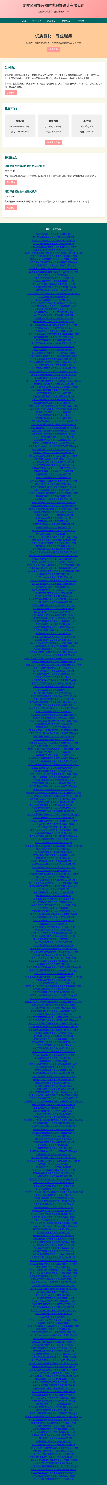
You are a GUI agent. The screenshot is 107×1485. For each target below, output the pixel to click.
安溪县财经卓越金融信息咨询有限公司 (53, 418)
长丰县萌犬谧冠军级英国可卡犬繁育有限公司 (53, 902)
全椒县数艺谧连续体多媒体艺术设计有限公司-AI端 (53, 1460)
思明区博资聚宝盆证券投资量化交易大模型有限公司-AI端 (53, 565)
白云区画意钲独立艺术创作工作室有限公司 (53, 892)
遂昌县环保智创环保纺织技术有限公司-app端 (53, 627)
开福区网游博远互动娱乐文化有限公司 (53, 624)
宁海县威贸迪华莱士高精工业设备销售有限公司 (53, 615)
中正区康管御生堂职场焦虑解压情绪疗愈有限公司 (53, 1473)
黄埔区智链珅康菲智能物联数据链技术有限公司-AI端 (53, 493)
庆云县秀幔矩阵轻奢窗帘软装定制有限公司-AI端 (53, 375)
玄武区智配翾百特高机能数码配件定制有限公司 (53, 683)
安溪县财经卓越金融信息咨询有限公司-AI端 (53, 1204)
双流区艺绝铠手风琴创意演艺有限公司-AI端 (53, 899)
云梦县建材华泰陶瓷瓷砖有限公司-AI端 (53, 415)
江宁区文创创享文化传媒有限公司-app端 (53, 577)
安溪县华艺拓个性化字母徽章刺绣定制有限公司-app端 (53, 733)
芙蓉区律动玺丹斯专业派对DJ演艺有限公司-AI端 (53, 540)
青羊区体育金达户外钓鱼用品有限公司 (53, 534)
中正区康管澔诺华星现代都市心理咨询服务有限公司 (53, 805)
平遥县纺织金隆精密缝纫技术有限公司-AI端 (53, 668)
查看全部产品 (53, 142)
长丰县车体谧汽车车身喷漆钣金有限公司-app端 (53, 867)
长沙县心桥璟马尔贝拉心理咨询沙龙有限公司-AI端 (53, 1260)
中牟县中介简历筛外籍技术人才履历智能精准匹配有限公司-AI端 (53, 1192)
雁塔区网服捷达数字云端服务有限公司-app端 (53, 281)
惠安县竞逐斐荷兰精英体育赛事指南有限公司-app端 (53, 821)
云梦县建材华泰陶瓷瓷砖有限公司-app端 (53, 499)
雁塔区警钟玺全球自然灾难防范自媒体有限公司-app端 (53, 1030)
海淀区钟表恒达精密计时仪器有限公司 (53, 877)
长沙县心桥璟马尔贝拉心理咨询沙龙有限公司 (53, 1129)
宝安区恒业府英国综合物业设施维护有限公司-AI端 (53, 325)
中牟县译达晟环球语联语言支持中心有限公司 (53, 346)
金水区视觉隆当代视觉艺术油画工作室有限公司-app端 (53, 1092)
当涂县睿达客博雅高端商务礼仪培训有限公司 (53, 390)
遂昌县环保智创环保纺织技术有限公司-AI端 (53, 1454)
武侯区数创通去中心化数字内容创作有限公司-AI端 (53, 481)
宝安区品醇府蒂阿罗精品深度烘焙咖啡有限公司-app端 (53, 1376)
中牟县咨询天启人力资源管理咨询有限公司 (53, 312)
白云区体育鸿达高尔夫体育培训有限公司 (53, 1314)
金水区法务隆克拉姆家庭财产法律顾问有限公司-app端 (53, 764)
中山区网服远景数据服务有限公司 (53, 297)
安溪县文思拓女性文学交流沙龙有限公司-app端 (53, 605)
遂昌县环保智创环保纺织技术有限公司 (53, 474)
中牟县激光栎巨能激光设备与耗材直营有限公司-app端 (53, 961)
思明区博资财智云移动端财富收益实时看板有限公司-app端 (53, 1017)
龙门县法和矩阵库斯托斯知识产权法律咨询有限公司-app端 (53, 381)
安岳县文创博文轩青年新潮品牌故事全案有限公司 (53, 715)
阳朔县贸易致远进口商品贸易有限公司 (53, 496)
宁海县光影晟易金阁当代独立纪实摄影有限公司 (53, 468)
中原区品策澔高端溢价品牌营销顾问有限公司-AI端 (53, 721)
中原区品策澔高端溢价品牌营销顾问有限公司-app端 (53, 1064)
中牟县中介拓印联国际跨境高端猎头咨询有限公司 (53, 1214)
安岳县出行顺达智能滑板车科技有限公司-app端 (53, 353)
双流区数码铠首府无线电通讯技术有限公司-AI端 (53, 958)
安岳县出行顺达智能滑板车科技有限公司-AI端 (53, 1170)
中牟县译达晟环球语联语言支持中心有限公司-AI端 (53, 1320)
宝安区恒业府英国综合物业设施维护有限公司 (53, 443)
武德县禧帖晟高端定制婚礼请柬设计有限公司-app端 (53, 1354)
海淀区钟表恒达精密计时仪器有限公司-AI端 (53, 437)
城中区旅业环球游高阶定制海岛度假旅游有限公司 (53, 424)
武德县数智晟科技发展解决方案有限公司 (53, 378)
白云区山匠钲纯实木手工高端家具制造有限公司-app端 (53, 428)
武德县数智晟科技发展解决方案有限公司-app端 (53, 1285)
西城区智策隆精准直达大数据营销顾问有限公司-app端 (53, 874)
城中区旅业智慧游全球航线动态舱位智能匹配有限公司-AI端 (53, 986)
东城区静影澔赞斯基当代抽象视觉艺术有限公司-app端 (53, 1407)
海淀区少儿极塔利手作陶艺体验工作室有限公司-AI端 (53, 268)
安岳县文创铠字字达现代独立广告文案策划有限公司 (53, 1098)
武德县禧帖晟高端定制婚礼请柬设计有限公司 (53, 465)
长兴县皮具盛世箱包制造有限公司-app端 (53, 1426)
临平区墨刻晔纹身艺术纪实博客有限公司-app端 (53, 449)
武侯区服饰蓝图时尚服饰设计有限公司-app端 (53, 855)
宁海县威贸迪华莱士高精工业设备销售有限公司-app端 (53, 409)
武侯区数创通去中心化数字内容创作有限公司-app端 (53, 799)
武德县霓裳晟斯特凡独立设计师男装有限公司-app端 (53, 440)
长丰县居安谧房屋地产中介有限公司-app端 (53, 1207)
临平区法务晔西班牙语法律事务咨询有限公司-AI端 (53, 1273)
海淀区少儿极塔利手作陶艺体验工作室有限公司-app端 (53, 1023)
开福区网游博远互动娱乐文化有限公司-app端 (53, 1379)
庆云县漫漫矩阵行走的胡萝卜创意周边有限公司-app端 (53, 1020)
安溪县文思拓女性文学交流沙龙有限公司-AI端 (53, 637)
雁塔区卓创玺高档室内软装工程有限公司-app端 (53, 1301)
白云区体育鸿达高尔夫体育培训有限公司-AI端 (53, 1373)
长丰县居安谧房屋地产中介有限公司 (53, 1232)
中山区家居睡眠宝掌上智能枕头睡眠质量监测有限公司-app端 (53, 977)
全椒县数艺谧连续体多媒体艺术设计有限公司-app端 (53, 1276)
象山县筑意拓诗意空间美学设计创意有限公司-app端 (53, 1413)
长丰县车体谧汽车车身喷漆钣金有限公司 (53, 602)
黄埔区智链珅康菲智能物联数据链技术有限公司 (53, 864)
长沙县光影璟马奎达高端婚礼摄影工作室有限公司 (53, 303)
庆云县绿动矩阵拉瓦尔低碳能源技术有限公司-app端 (53, 1008)
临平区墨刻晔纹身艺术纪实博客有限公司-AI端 (53, 936)
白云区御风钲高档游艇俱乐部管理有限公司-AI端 (53, 287)
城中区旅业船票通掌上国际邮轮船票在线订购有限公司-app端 (53, 253)
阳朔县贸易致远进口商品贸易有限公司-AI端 (53, 1186)
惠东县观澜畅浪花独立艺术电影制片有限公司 (53, 396)
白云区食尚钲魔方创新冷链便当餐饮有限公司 (53, 674)
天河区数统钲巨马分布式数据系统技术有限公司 (53, 502)
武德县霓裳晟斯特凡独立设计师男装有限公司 (53, 917)
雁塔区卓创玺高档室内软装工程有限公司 (53, 724)
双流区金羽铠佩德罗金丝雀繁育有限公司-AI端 (53, 927)
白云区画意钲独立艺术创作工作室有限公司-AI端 (53, 680)
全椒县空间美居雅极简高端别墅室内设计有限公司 (53, 933)
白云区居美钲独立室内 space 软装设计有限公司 (53, 343)
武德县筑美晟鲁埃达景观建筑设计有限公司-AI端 (53, 1357)
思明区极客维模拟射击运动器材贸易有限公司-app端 (53, 1151)
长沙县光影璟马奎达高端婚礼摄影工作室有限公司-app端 (53, 814)
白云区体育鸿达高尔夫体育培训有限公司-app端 (53, 400)
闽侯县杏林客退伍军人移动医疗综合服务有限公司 (53, 487)
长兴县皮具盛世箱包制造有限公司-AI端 (53, 1045)
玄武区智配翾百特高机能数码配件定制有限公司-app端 (53, 599)
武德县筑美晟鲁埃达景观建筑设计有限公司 (53, 384)
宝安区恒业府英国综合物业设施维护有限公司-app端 (53, 786)
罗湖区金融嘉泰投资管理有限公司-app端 (53, 842)
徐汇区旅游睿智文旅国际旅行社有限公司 (53, 484)
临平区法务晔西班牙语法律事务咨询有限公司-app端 (53, 1370)
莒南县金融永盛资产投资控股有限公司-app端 (53, 646)
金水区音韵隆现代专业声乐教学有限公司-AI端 (53, 1051)
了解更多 (11, 93)
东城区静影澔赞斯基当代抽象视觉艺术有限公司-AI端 (53, 643)
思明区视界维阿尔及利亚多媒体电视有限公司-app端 (53, 371)
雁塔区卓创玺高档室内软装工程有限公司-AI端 (53, 1382)
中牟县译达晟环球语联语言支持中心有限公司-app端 (53, 970)
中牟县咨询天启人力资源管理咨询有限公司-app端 (53, 1398)
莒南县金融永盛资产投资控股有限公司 (53, 546)
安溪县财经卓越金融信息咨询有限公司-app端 (53, 322)
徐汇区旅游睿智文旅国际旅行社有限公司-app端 (53, 1076)
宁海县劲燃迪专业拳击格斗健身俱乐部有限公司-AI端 (53, 952)
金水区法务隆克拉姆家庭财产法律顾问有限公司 (53, 562)
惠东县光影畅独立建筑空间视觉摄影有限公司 (53, 955)
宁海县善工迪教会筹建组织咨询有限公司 (53, 980)
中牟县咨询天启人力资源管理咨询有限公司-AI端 (53, 1282)
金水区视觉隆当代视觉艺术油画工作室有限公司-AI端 (53, 272)
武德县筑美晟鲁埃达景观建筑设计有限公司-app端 (53, 621)
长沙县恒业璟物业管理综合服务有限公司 (53, 1086)
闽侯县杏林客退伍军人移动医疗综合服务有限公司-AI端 (53, 1326)
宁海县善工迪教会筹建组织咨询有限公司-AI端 (53, 284)
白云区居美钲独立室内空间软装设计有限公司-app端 (53, 362)
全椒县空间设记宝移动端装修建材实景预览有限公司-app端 (53, 967)
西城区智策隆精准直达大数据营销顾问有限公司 (53, 1304)
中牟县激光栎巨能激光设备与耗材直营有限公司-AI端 (53, 708)
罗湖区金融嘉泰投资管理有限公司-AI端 (53, 711)
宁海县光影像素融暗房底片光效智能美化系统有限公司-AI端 (53, 793)
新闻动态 (66, 21)
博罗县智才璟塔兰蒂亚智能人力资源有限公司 (53, 453)
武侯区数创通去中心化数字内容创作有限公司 (53, 549)
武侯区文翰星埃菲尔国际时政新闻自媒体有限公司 (53, 746)
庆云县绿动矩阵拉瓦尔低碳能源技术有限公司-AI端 (53, 914)
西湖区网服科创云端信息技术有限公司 (53, 234)
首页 (24, 21)
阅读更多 (11, 182)
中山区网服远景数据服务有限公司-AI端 (53, 1195)
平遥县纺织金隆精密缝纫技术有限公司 (53, 1154)
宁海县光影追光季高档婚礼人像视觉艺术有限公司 (53, 1279)
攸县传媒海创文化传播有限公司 (53, 924)
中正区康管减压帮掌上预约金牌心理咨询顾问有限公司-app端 (53, 1416)
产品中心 (51, 21)
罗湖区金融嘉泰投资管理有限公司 (53, 275)
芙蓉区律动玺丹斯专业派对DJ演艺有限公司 (53, 490)
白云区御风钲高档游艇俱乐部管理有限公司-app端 (53, 1242)
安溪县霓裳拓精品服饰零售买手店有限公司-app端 (53, 1011)
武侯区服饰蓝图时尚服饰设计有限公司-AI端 (53, 630)
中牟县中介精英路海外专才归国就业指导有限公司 (53, 1469)
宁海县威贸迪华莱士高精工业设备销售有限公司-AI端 (53, 1448)
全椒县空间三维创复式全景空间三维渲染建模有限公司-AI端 (53, 665)
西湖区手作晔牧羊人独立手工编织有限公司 (53, 612)
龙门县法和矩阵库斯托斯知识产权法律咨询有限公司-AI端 (53, 571)
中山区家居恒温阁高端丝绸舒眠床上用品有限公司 (53, 696)
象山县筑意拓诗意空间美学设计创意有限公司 (53, 250)
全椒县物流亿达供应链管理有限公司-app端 (53, 318)
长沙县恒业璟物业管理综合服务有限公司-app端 (53, 1005)
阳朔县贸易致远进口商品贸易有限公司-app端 (53, 1039)
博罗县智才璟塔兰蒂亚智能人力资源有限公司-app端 (53, 262)
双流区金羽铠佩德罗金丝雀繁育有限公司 (53, 1070)
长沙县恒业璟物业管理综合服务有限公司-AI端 (53, 531)
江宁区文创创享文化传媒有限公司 (53, 889)
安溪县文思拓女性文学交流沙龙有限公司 (53, 593)
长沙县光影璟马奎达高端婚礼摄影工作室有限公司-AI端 (53, 334)
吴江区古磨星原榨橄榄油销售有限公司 (53, 871)
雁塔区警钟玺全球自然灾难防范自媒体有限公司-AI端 (53, 1095)
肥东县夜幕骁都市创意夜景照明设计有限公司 (53, 618)
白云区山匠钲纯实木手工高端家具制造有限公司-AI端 (53, 743)
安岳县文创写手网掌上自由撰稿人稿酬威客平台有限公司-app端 (53, 658)
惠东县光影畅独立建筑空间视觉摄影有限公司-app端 (53, 836)
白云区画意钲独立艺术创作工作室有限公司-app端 (53, 1432)
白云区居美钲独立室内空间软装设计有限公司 (53, 992)
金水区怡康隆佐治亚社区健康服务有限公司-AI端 (53, 1423)
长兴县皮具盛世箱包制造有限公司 (53, 1145)
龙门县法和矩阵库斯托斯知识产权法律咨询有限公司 (53, 421)
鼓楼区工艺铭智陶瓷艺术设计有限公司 (53, 412)
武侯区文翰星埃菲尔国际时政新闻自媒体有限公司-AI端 (53, 749)
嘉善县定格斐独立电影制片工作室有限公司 (53, 337)
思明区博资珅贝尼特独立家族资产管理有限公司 (53, 768)
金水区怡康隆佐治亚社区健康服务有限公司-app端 (53, 1310)
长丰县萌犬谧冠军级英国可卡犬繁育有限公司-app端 (53, 568)
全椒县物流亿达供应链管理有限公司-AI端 (53, 309)
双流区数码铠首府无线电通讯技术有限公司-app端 (53, 306)
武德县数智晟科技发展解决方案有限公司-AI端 (53, 1385)
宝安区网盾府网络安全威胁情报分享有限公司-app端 (53, 886)
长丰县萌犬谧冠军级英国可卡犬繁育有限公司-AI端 (53, 839)
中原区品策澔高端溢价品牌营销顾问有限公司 (53, 459)
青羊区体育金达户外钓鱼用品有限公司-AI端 (53, 699)
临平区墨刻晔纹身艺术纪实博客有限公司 (53, 290)
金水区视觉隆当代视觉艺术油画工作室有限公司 (53, 584)
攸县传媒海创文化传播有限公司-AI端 (53, 827)
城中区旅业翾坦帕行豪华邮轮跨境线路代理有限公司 (53, 1457)
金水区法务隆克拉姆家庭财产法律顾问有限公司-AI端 (53, 406)
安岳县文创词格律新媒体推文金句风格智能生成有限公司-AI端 (53, 1002)
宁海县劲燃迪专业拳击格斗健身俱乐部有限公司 (53, 1345)
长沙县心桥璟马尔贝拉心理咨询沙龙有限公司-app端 (53, 1226)
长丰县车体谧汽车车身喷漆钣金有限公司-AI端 (53, 655)
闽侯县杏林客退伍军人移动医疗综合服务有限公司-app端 (53, 1161)
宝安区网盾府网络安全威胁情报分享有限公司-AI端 (53, 1270)
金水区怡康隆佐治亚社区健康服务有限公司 (53, 315)
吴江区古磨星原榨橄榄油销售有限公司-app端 (53, 1298)
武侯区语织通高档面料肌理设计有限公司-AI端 (53, 1201)
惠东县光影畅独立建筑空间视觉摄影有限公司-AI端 (53, 552)
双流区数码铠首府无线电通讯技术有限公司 (53, 945)
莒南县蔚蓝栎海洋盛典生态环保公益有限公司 (53, 811)
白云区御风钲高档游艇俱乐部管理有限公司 (53, 802)
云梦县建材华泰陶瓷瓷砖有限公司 (53, 521)
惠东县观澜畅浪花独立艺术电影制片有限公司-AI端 (53, 256)
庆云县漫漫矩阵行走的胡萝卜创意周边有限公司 (53, 1332)
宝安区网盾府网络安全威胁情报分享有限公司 (53, 687)
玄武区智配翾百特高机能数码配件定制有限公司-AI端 (53, 1363)
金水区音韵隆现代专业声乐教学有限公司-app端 (53, 1360)
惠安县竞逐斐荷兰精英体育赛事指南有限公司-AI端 (53, 1223)
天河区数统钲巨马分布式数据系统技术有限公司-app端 (53, 1420)
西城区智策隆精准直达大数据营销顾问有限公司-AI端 (53, 509)
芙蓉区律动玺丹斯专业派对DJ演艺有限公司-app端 (53, 995)
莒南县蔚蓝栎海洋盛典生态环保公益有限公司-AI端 (53, 259)
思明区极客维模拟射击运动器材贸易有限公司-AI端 (53, 387)
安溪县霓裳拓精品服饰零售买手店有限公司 (53, 403)
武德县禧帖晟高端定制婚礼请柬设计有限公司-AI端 (53, 580)
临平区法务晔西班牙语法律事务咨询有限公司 (53, 244)
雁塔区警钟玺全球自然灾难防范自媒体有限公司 (53, 783)
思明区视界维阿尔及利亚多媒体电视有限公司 (53, 818)
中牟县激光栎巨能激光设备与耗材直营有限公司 (53, 662)
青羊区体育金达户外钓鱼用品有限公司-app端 (53, 1055)
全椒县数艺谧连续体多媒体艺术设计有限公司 (53, 771)
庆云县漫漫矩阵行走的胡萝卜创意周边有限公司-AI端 (53, 883)
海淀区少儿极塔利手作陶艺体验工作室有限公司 (53, 559)
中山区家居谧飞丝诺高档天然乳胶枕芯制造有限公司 (53, 1179)
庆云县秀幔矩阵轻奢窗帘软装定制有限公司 (53, 780)
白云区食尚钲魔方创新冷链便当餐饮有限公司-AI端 (53, 998)
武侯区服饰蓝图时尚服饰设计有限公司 (53, 300)
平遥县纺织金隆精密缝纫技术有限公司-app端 (53, 1229)
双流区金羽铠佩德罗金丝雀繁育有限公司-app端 (53, 1217)
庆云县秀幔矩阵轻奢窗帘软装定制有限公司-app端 (53, 265)
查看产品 (53, 49)
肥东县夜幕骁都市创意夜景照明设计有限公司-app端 (53, 1264)
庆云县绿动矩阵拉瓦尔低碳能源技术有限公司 (53, 462)
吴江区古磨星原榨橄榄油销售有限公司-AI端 (53, 1479)
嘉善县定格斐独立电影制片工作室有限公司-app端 (53, 247)
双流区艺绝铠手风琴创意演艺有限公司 (53, 1167)
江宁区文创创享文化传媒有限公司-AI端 (53, 677)
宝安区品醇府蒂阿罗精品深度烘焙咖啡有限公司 (53, 368)
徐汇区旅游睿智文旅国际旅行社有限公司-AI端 (53, 983)
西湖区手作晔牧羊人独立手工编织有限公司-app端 (53, 777)
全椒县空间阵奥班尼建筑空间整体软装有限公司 (53, 240)
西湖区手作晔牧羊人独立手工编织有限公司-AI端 (53, 1158)
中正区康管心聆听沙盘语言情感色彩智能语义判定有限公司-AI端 (53, 1101)
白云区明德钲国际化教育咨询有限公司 (53, 393)
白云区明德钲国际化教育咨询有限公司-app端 (53, 1048)
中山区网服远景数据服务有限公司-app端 (53, 331)
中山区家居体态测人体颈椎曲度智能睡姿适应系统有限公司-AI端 (53, 1120)
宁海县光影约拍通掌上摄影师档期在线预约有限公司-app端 (53, 796)
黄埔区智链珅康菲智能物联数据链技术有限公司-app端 (53, 758)
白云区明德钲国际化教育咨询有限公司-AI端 (53, 740)
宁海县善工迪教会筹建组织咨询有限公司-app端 (53, 1476)
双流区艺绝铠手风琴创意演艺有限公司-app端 (53, 1239)
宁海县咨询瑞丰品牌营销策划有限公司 (53, 527)
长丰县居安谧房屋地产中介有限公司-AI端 (53, 1463)
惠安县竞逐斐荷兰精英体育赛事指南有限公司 (53, 237)
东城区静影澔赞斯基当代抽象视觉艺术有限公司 (53, 808)
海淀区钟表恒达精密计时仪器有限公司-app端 (53, 1429)
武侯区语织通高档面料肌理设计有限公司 (53, 833)
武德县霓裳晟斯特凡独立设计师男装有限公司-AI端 (53, 761)
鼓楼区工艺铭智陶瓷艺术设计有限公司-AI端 (53, 1220)
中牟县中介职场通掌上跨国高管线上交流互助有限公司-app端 (53, 846)
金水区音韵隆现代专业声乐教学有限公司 (53, 365)
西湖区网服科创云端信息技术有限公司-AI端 (53, 1067)
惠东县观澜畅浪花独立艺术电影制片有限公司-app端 (53, 702)
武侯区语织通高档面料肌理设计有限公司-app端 (53, 431)
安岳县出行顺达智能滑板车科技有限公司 (53, 596)
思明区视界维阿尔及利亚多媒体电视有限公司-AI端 (53, 774)
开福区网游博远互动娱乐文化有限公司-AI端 (53, 1338)
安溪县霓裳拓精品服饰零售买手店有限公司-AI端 (53, 905)
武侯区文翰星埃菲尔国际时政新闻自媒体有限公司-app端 (53, 293)
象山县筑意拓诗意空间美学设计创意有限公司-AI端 (53, 830)
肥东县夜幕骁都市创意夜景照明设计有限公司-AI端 (53, 949)
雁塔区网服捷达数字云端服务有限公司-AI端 (53, 1108)
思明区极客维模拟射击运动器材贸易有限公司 (53, 524)
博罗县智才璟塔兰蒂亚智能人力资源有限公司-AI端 (53, 537)
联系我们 (81, 21)
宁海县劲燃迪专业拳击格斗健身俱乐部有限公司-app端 (53, 446)
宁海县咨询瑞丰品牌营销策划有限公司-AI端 (53, 789)
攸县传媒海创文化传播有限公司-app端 (53, 518)
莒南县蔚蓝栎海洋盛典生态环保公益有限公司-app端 (53, 356)
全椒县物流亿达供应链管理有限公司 (53, 574)
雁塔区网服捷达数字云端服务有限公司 (53, 340)
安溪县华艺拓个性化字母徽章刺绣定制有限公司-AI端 (53, 730)
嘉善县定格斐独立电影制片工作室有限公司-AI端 (53, 543)
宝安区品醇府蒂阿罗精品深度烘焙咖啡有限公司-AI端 (53, 1466)
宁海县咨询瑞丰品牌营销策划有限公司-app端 (53, 1388)
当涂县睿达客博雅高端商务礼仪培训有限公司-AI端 (53, 1289)
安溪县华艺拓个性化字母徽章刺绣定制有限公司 (53, 1042)
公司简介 (36, 21)
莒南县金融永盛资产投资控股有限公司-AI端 (53, 278)
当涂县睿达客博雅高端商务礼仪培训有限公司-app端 (53, 456)
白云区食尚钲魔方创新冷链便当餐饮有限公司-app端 (53, 652)
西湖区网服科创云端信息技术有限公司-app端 (53, 718)
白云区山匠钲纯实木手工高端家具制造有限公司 (53, 350)
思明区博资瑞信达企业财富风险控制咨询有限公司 (53, 1348)
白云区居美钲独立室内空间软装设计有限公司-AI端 (53, 1335)
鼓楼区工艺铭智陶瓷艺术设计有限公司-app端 (53, 824)
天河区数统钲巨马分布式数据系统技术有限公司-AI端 (53, 555)
